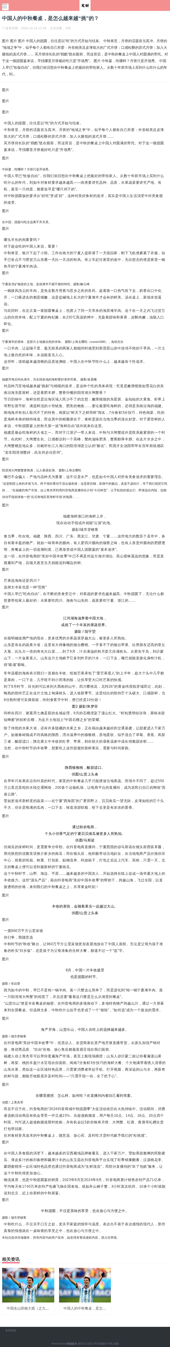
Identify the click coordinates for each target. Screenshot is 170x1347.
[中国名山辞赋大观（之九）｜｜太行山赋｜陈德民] (28, 1285)
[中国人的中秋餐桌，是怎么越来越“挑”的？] (85, 1285)
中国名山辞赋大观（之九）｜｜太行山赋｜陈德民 (46, 1308)
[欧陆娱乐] (85, 5)
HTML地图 (112, 1343)
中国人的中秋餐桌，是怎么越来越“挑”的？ (96, 1308)
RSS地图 (100, 1343)
